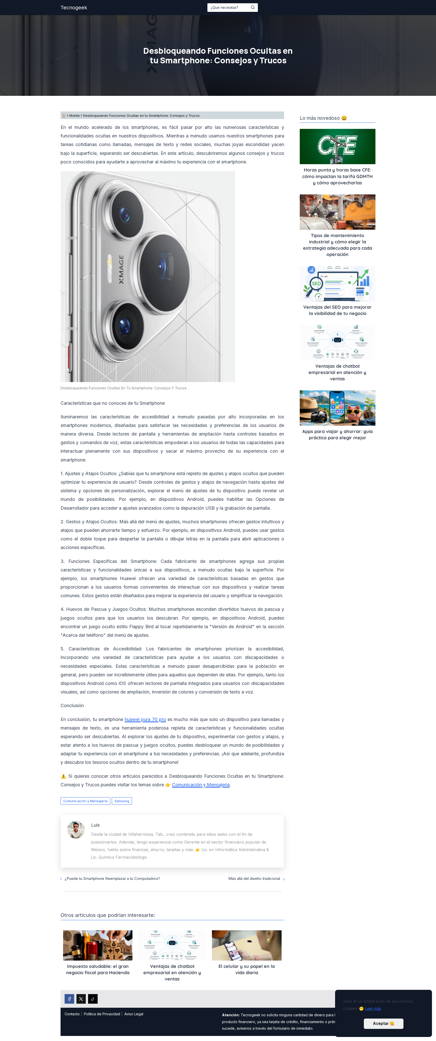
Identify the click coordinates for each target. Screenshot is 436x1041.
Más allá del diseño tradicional (254, 878)
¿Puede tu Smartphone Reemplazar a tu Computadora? (112, 878)
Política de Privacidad (102, 1014)
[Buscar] (253, 7)
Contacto (72, 1014)
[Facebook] (69, 999)
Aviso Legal (133, 1014)
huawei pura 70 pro (145, 719)
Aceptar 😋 (383, 1023)
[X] (81, 999)
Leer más (373, 1008)
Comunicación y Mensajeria (85, 801)
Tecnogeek (74, 8)
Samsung (122, 801)
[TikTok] (93, 999)
